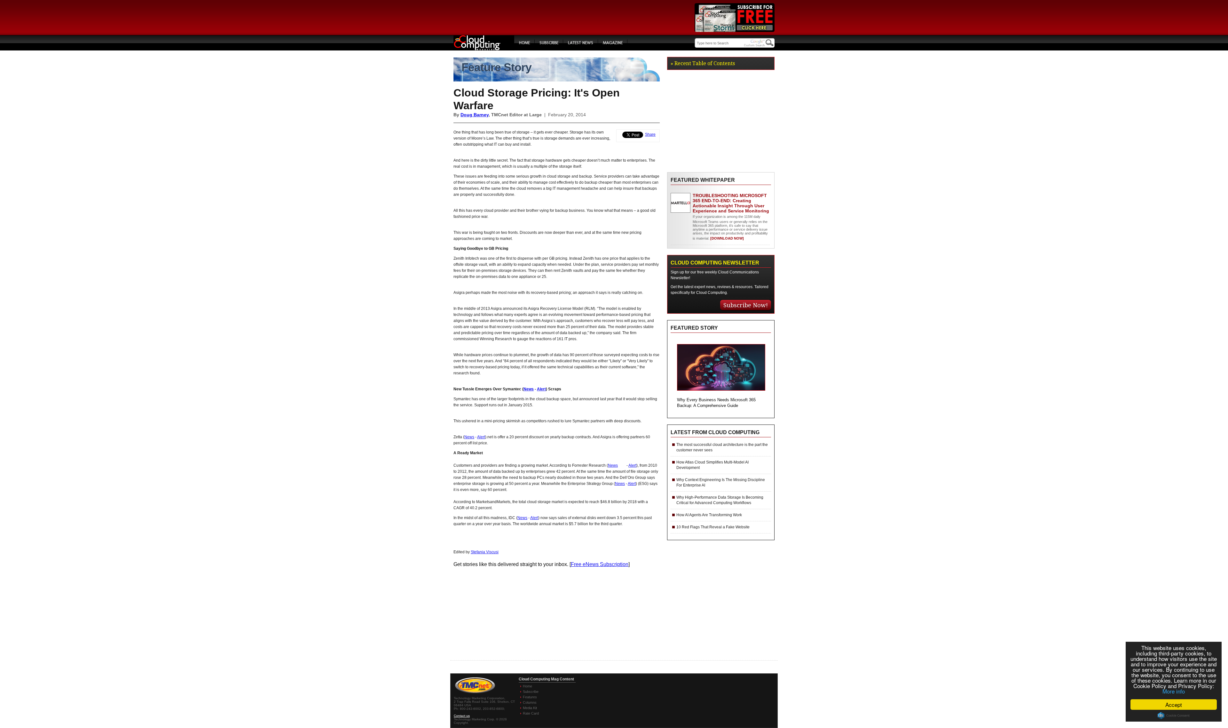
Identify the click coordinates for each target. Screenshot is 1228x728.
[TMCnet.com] (475, 693)
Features (530, 697)
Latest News (580, 42)
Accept (1173, 705)
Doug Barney (474, 114)
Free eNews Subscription (599, 564)
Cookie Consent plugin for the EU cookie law (1174, 715)
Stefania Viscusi (485, 552)
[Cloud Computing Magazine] (483, 48)
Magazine (613, 42)
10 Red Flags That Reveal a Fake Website (713, 527)
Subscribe (548, 42)
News (528, 389)
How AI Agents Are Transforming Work (709, 515)
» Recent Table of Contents (703, 63)
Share (650, 134)
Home (524, 42)
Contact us (462, 715)
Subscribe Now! (745, 305)
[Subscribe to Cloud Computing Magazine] (735, 30)
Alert (541, 389)
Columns (530, 702)
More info (1173, 691)
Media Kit (530, 708)
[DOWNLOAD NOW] (726, 238)
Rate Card (531, 713)
